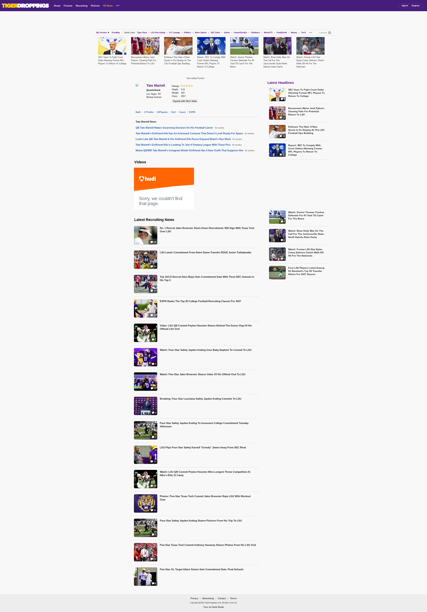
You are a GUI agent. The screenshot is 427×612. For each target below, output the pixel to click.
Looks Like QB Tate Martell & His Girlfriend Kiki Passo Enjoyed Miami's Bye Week (183, 139)
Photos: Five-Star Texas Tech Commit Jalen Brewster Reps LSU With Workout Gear (205, 498)
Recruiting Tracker (195, 78)
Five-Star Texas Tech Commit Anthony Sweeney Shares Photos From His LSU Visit (208, 545)
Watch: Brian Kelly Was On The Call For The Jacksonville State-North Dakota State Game (306, 233)
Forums (68, 6)
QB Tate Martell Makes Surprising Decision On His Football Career (174, 127)
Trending (115, 32)
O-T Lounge (174, 32)
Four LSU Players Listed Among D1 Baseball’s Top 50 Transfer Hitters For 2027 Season (306, 271)
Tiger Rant (142, 32)
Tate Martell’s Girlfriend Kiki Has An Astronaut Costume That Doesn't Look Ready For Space (189, 133)
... (117, 5)
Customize (323, 33)
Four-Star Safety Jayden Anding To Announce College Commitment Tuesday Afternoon (204, 425)
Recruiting (82, 6)
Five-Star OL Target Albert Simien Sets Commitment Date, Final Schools (202, 569)
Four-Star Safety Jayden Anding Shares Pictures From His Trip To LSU (201, 520)
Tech (303, 32)
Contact (222, 598)
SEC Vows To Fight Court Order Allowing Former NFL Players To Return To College (112, 60)
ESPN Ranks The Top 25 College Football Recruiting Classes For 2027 (200, 301)
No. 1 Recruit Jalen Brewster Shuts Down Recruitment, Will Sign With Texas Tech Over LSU (207, 230)
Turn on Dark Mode (213, 607)
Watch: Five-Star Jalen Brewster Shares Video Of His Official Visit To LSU (202, 374)
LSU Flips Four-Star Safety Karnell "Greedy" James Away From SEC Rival (203, 447)
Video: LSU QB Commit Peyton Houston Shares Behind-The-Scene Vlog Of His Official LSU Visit (206, 327)
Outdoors (255, 32)
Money (294, 32)
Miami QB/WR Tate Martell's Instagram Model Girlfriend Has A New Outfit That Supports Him (189, 150)
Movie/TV (268, 32)
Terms (233, 598)
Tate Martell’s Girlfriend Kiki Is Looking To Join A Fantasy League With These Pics (183, 144)
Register (416, 6)
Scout (182, 112)
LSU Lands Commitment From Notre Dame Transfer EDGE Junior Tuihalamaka (205, 252)
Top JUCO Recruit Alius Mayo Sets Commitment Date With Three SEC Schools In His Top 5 (207, 278)
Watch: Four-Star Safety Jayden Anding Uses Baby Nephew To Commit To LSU (206, 349)
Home (57, 6)
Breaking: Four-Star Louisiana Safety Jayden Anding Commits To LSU (200, 398)
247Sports (162, 112)
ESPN (192, 112)
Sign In (405, 6)
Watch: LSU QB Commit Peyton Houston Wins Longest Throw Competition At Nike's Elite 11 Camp (205, 473)
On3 (173, 112)
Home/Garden (240, 32)
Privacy (194, 598)
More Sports (201, 32)
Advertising (208, 598)
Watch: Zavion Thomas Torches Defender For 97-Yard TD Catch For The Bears (306, 215)
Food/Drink (282, 32)
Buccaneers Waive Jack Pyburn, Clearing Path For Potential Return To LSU (143, 60)
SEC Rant (215, 32)
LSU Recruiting (158, 32)
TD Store (108, 6)
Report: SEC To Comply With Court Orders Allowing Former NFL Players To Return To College (305, 150)
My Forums (101, 32)
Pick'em (95, 6)
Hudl (138, 112)
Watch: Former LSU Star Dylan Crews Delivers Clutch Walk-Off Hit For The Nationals (306, 252)
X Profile (148, 112)
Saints (227, 32)
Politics (187, 32)
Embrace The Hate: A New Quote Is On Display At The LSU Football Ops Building (177, 60)
